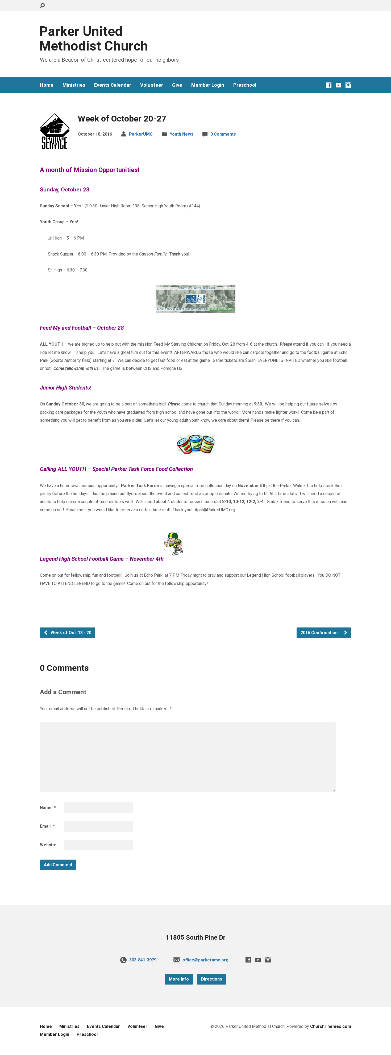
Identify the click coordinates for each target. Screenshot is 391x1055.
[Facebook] (328, 85)
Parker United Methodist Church (93, 39)
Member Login (207, 85)
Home (46, 85)
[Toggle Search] (42, 5)
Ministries (74, 85)
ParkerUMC (141, 134)
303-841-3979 (142, 959)
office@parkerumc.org (205, 959)
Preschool (244, 85)
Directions (211, 979)
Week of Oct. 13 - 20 (70, 632)
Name (48, 807)
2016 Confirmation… (321, 632)
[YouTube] (338, 85)
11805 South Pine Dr (196, 937)
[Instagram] (348, 85)
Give (177, 85)
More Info (179, 979)
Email (47, 826)
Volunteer (151, 85)
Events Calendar (112, 85)
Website (48, 844)
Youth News (181, 134)
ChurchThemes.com (330, 1026)
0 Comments (223, 134)
